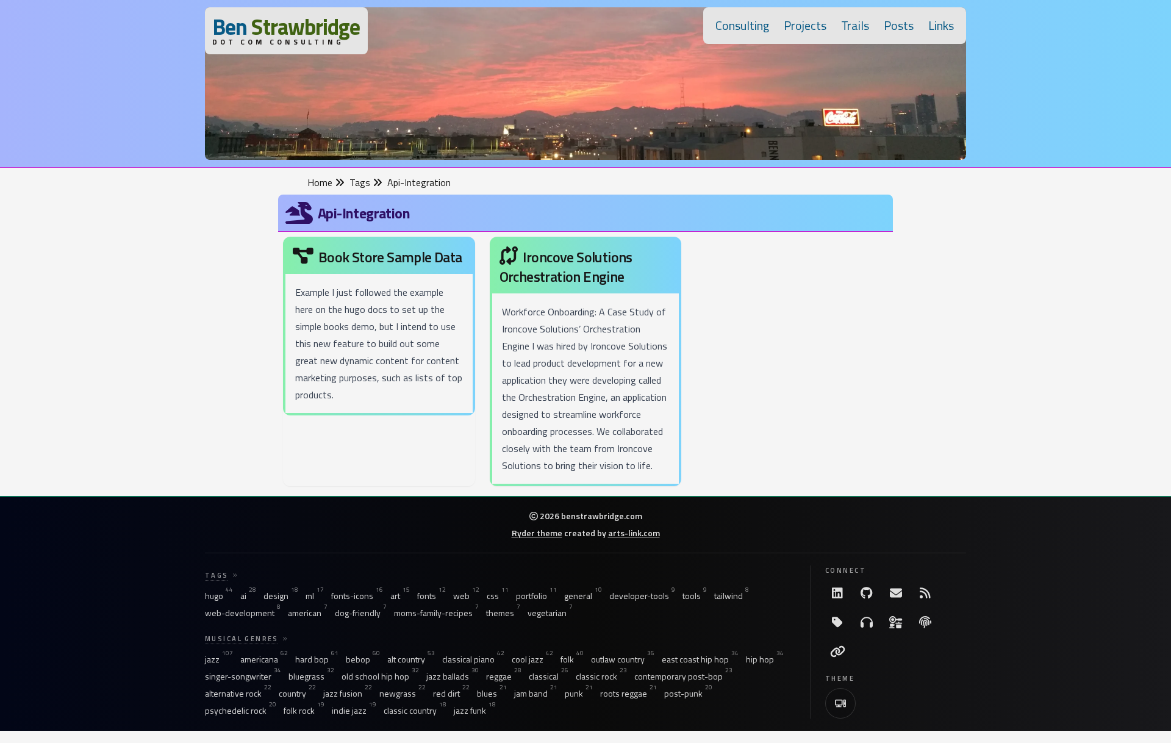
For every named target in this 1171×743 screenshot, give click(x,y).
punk (579, 693)
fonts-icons (357, 596)
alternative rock (238, 693)
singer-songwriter (243, 676)
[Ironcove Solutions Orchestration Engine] (586, 364)
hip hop (765, 659)
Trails (855, 25)
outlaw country (622, 659)
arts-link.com (634, 532)
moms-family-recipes (436, 613)
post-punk (688, 693)
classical (548, 676)
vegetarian (550, 613)
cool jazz (532, 659)
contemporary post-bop (683, 676)
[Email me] (896, 593)
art (400, 596)
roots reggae (628, 693)
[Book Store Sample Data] (379, 328)
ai (248, 596)
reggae (503, 676)
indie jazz (354, 711)
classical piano (473, 659)
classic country (415, 711)
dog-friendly (361, 613)
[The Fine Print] (925, 622)
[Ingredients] (896, 622)
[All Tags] (837, 622)
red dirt (451, 693)
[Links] (837, 651)
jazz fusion (347, 693)
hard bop (316, 659)
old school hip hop (380, 676)
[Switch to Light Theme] (840, 703)
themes (503, 613)
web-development (243, 613)
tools (694, 596)
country (297, 693)
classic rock (601, 676)
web (466, 596)
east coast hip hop (700, 659)
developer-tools (642, 596)
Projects (805, 25)
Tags (361, 182)
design (280, 596)
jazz (219, 659)
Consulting (742, 25)
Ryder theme (537, 532)
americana (264, 659)
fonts (431, 596)
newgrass (402, 693)
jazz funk (475, 711)
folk (572, 659)
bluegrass (311, 676)
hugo (219, 596)
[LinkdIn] (837, 593)
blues (492, 693)
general (583, 596)
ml (315, 596)
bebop (363, 659)
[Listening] (866, 622)
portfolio (536, 596)
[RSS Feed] (925, 593)
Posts (899, 25)
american (308, 613)
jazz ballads (452, 676)
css (498, 596)
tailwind (731, 596)
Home (321, 182)
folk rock (304, 711)
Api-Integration (419, 182)
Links (941, 25)
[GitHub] (866, 593)
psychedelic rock (240, 711)
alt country (411, 659)
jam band (535, 693)
